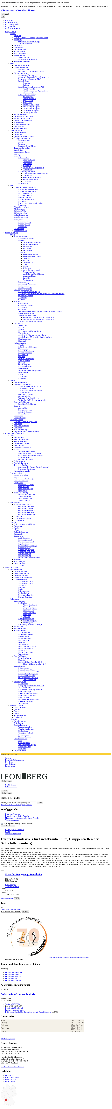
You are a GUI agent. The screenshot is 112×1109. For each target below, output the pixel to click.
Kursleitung (22, 378)
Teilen (17, 898)
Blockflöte (26, 258)
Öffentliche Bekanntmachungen (29, 42)
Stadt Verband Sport (25, 498)
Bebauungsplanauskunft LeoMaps (30, 625)
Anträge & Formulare (25, 583)
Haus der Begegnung (23, 874)
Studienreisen (23, 349)
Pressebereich (18, 47)
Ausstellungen (19, 437)
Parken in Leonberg (21, 215)
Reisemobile (18, 534)
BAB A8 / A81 (23, 697)
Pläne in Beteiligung (30, 605)
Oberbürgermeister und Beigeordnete (35, 174)
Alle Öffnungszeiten (8, 1039)
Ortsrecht (17, 154)
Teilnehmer (27, 83)
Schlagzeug (27, 268)
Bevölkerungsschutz (21, 67)
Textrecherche (27, 170)
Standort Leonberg (20, 725)
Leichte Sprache (10, 785)
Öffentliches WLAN (21, 213)
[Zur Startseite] (47, 779)
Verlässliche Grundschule (27, 315)
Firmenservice (23, 368)
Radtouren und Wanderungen (24, 479)
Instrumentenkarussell (30, 254)
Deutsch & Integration (26, 359)
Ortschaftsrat (27, 181)
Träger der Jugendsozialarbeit (28, 398)
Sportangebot (18, 483)
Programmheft (23, 372)
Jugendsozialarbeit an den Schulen (30, 321)
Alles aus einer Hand (25, 581)
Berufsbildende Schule (26, 313)
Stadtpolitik (18, 156)
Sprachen (21, 357)
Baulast (21, 589)
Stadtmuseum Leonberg (26, 451)
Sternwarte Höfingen (25, 459)
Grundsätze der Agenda (31, 110)
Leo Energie (18, 717)
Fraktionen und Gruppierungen (33, 168)
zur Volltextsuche (11, 22)
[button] (56, 936)
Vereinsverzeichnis (24, 496)
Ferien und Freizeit (16, 420)
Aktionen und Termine (26, 75)
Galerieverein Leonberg (22, 443)
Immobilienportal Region (27, 745)
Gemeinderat (27, 162)
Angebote (21, 252)
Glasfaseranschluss (20, 571)
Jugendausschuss (24, 392)
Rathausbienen (23, 205)
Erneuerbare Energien (25, 195)
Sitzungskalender (29, 160)
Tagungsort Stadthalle (25, 733)
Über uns (21, 240)
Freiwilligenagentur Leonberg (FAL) (31, 87)
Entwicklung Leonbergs (22, 504)
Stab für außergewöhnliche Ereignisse (31, 71)
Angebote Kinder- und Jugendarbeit (26, 432)
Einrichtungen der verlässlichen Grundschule (38, 319)
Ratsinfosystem (23, 158)
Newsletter (17, 46)
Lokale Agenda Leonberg (27, 95)
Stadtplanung (14, 599)
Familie (12, 380)
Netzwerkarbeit (23, 414)
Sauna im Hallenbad (21, 481)
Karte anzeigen (10, 885)
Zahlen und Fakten (20, 231)
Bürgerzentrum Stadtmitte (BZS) (29, 79)
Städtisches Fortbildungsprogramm (30, 370)
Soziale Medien (19, 51)
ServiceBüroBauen (20, 579)
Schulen (17, 302)
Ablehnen (5, 14)
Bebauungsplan (28, 623)
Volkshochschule (20, 343)
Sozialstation (18, 416)
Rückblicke (27, 248)
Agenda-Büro (27, 103)
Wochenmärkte (19, 229)
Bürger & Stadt (10, 32)
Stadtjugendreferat (24, 396)
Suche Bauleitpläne (29, 613)
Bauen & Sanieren (24, 197)
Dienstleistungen (24, 140)
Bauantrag (21, 587)
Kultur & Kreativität (25, 353)
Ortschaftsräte (27, 164)
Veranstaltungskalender (22, 61)
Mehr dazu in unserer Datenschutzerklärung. (18, 10)
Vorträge (21, 345)
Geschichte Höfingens (26, 512)
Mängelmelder (19, 122)
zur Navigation (10, 26)
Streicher (26, 260)
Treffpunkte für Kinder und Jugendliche (32, 400)
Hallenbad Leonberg (21, 475)
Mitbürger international (22, 124)
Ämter (20, 142)
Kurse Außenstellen (25, 367)
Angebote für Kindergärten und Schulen (32, 335)
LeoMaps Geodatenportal (23, 120)
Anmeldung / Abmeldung (27, 284)
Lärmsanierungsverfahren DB (28, 672)
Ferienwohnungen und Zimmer (25, 524)
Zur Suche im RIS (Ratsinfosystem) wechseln (16, 805)
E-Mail (19, 909)
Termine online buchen (22, 148)
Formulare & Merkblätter (27, 146)
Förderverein (27, 246)
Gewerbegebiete (24, 743)
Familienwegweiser (20, 382)
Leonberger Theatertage (26, 469)
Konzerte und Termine (26, 239)
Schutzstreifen (23, 703)
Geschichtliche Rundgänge (27, 546)
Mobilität (21, 660)
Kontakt (21, 374)
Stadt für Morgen (20, 53)
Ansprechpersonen (20, 132)
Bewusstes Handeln (25, 193)
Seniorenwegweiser (25, 410)
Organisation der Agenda (31, 109)
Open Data (26, 617)
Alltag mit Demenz (25, 412)
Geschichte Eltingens (25, 508)
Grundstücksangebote (21, 573)
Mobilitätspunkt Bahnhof (27, 695)
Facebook (4, 909)
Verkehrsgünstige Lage (26, 729)
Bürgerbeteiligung (20, 628)
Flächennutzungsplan (30, 621)
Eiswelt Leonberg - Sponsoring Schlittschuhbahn (31, 38)
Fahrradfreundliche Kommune (28, 699)
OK (3, 16)
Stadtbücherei (18, 323)
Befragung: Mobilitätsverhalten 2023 (31, 686)
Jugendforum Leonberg (26, 388)
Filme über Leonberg (21, 207)
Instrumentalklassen (29, 276)
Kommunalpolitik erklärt (26, 172)
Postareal (21, 642)
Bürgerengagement (20, 73)
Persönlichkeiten (19, 520)
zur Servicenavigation (12, 28)
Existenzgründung (24, 747)
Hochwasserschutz (29, 680)
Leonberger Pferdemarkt (22, 447)
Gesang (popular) (29, 272)
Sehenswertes (18, 536)
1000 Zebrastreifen (24, 688)
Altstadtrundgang (24, 538)
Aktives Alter (23, 408)
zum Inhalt (9, 20)
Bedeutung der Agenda (31, 105)
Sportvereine (22, 491)
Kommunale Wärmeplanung (28, 189)
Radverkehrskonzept (25, 701)
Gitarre (25, 264)
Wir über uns (22, 325)
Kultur (12, 435)
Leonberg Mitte (23, 640)
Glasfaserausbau (19, 209)
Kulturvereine (19, 445)
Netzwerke (22, 749)
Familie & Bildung (11, 233)
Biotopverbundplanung (26, 634)
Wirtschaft (13, 719)
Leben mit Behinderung (22, 402)
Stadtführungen (19, 561)
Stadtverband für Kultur (26, 495)
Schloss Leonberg (24, 556)
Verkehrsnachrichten (25, 44)
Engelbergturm (23, 544)
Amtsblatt (17, 36)
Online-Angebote (24, 365)
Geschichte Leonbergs (26, 506)
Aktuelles (13, 34)
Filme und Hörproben (30, 244)
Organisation (18, 150)
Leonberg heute (23, 221)
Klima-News (22, 201)
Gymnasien (22, 309)
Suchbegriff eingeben (8, 803)
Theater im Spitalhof (21, 465)
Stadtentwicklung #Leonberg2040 (30, 662)
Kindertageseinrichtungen (23, 290)
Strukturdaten (23, 731)
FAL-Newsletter (28, 93)
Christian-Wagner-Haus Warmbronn (30, 455)
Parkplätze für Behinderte (27, 404)
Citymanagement (20, 751)
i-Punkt (16, 530)
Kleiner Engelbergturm (26, 550)
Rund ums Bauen (16, 569)
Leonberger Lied (24, 225)
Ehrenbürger (18, 516)
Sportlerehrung (23, 487)
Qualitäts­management (25, 296)
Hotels (16, 528)
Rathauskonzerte (19, 461)
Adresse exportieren (12, 887)
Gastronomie (18, 526)
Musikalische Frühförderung (32, 256)
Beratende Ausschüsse (30, 179)
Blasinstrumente (28, 262)
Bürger (12, 63)
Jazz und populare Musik (31, 270)
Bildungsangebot (24, 735)
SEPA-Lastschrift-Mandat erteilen (12, 1067)
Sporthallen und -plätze (26, 485)
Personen (21, 144)
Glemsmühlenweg (24, 548)
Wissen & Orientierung (26, 351)
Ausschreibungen (20, 721)
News (20, 741)
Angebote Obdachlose (21, 65)
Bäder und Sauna (20, 707)
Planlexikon (27, 615)
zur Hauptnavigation (12, 24)
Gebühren (21, 300)
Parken (16, 713)
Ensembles (26, 278)
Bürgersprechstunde (21, 114)
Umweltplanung (19, 666)
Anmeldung (22, 298)
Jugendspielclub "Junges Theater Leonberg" (33, 467)
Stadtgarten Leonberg (25, 648)
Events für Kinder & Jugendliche (25, 422)
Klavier (25, 266)
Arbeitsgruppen (28, 97)
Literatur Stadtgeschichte (22, 518)
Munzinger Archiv (24, 339)
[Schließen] (2, 907)
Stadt (11, 185)
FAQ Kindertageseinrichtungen (29, 292)
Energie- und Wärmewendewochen (30, 203)
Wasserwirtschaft (20, 715)
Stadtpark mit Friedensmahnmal (29, 558)
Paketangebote (28, 280)
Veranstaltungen (23, 333)
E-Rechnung (18, 723)
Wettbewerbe (27, 250)
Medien (21, 327)
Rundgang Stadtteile (25, 540)
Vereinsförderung (24, 500)
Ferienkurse (18, 428)
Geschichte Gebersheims (26, 510)
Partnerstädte (22, 227)
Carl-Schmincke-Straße (26, 542)
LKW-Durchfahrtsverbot (26, 676)
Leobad (16, 477)
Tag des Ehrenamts (20, 441)
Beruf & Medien (24, 361)
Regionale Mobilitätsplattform (28, 693)
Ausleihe (21, 329)
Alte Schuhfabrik (24, 632)
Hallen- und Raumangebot (23, 118)
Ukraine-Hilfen (19, 126)
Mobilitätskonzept (24, 691)
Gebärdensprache (11, 787)
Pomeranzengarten (24, 554)
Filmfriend (22, 341)
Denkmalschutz (23, 593)
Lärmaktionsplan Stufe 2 (26, 670)
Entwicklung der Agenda (31, 107)
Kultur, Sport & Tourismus (14, 433)
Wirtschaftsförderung (21, 739)
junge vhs (21, 363)
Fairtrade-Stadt (23, 81)
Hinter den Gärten (24, 638)
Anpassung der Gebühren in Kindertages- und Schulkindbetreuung (41, 294)
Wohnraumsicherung (21, 128)
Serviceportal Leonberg (22, 138)
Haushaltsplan (23, 183)
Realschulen (22, 307)
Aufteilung (22, 585)
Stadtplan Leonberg (21, 217)
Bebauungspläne (24, 591)
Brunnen (17, 709)
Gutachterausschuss (21, 575)
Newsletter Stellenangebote (27, 59)
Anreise (21, 565)
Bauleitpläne (22, 603)
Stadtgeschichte (15, 502)
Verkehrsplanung (20, 682)
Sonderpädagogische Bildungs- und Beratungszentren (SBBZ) (39, 311)
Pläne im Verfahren (29, 607)
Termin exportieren (7, 898)
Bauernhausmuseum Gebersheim (29, 453)
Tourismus (13, 522)
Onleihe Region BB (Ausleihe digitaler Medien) (35, 337)
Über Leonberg (19, 563)
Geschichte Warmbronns (26, 514)
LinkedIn (13, 909)
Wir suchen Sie (23, 57)
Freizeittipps (18, 424)
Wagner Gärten (23, 654)
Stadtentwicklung (20, 630)
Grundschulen (23, 303)
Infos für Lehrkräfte (25, 288)
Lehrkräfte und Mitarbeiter (32, 242)
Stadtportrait (18, 219)
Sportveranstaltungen (25, 489)
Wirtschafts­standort (25, 727)
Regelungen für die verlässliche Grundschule (38, 317)
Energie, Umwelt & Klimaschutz (25, 187)
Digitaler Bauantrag (25, 597)
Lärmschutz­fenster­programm (28, 674)
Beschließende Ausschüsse (32, 177)
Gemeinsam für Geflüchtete (23, 116)
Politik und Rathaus (16, 130)
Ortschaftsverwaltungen (22, 152)
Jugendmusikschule (20, 237)
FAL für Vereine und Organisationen (35, 91)
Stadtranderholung (20, 430)
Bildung (12, 235)
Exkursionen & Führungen (27, 347)
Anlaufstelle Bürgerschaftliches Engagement (33, 77)
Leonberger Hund (24, 223)
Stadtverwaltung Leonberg (18, 994)
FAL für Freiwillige (29, 89)
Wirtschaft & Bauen (12, 567)
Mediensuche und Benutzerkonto (29, 331)
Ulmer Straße (23, 650)
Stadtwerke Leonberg (17, 705)
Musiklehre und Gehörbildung (33, 274)
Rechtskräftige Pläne (30, 609)
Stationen (26, 85)
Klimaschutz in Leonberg (27, 191)
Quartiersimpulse (20, 49)
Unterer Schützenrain (25, 652)
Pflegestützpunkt (19, 418)
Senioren (17, 406)
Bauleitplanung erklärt (26, 619)
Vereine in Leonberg (21, 493)
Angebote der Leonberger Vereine (30, 386)
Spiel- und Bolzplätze (25, 394)
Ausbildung (18, 134)
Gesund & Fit (23, 355)
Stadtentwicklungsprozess (27, 646)
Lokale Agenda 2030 (30, 112)
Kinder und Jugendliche (22, 384)
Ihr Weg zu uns (23, 286)
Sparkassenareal (23, 644)
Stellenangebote (19, 55)
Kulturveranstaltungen (21, 439)
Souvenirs (17, 560)
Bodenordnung (19, 626)
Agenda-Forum (28, 101)
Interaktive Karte (28, 611)
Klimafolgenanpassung (26, 199)
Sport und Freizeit (16, 473)
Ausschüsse (27, 166)
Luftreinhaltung (23, 668)
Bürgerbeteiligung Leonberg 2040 (34, 664)
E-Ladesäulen (23, 684)
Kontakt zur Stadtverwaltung (24, 136)
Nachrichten (18, 40)
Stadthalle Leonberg (21, 463)
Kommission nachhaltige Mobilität (30, 689)
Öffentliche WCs (20, 211)
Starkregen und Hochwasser (28, 678)
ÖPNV (16, 711)
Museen (16, 449)
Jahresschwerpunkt (29, 99)
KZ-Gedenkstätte (24, 457)
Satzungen (22, 282)
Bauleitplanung (19, 601)
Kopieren (25, 911)
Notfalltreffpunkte (24, 69)
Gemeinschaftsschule (25, 305)
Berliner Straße (23, 636)
